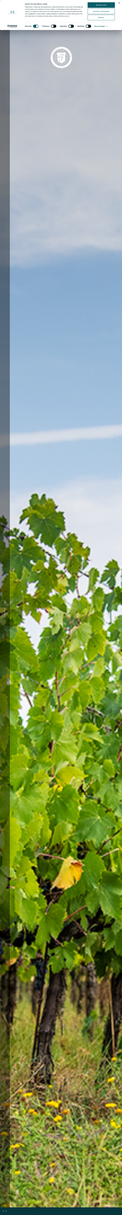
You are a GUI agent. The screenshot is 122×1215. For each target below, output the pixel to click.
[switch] (53, 26)
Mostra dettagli (100, 26)
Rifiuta (101, 17)
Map (5, 602)
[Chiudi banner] (119, 3)
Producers (5, 611)
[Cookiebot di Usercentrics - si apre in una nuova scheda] (12, 26)
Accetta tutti (101, 5)
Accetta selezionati (101, 11)
